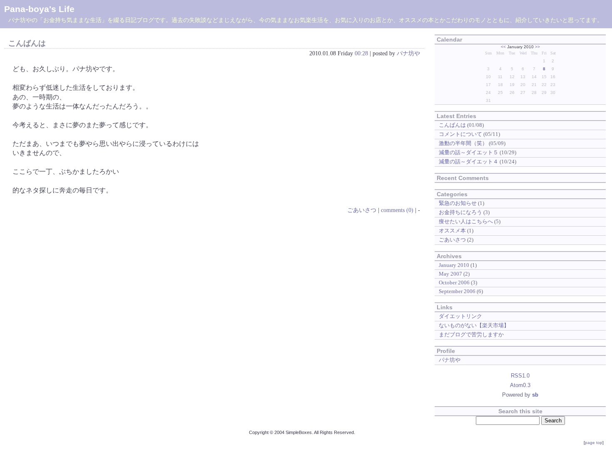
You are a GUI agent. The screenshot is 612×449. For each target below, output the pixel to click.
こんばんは (27, 43)
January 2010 (454, 265)
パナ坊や (408, 53)
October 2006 (454, 282)
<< (503, 46)
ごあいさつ (361, 210)
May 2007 (450, 274)
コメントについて (460, 134)
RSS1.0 (520, 376)
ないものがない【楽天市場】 (474, 325)
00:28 (361, 53)
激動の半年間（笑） (463, 143)
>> (537, 46)
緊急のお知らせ (458, 203)
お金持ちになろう (460, 212)
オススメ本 (452, 230)
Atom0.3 (520, 385)
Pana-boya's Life (39, 9)
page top (593, 442)
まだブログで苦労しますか (471, 334)
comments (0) (397, 210)
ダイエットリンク (460, 316)
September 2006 (457, 291)
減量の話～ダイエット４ (468, 161)
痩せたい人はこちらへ (466, 221)
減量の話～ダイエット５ (468, 152)
